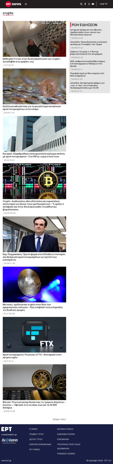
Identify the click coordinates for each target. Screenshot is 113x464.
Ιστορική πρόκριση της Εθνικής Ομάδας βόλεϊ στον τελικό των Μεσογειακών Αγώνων (86, 32)
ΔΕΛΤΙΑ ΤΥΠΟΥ (35, 439)
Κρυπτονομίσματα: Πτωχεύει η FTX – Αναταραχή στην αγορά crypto (32, 356)
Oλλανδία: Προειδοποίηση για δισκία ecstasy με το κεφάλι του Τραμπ (88, 43)
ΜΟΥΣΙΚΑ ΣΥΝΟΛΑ (65, 429)
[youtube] (93, 4)
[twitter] (89, 4)
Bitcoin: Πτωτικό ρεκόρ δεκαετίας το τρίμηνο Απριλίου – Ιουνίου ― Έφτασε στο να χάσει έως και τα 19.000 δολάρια (34, 405)
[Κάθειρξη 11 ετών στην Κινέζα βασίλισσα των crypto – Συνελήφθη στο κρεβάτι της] (34, 39)
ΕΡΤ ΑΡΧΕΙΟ (34, 449)
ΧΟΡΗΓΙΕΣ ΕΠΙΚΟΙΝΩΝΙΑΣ (40, 444)
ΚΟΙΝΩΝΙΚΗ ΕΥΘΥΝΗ (66, 434)
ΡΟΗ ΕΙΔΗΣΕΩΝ (84, 24)
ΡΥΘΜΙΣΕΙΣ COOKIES (66, 453)
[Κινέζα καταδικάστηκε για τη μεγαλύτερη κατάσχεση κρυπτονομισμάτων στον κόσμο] (34, 86)
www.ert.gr (6, 460)
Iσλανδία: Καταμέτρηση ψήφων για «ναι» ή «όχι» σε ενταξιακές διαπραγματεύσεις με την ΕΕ (87, 85)
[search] (81, 4)
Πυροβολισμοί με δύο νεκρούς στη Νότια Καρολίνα (87, 74)
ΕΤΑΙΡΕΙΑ (33, 429)
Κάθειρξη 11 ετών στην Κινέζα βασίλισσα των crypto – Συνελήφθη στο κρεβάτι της (32, 60)
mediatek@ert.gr (9, 434)
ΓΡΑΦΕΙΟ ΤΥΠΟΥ (36, 434)
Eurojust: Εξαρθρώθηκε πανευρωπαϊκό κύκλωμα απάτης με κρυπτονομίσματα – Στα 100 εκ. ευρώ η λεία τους (34, 155)
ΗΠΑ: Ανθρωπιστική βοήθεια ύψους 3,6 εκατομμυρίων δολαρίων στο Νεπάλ (87, 63)
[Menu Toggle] (26, 4)
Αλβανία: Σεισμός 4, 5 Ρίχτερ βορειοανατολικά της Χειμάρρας (86, 52)
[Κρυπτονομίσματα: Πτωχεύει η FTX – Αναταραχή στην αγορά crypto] (34, 335)
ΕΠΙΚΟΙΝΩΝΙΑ (63, 439)
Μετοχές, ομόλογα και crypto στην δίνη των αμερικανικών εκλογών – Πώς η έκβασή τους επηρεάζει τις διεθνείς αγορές (33, 307)
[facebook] (85, 4)
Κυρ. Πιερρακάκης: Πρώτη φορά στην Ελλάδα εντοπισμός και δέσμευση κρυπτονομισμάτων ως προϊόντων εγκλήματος (34, 257)
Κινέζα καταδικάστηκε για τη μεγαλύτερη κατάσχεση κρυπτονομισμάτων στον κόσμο (32, 108)
